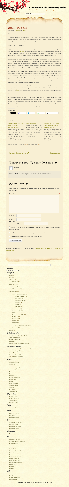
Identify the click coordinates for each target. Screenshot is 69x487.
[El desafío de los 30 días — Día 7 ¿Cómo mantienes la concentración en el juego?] (17, 132)
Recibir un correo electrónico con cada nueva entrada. (27, 236)
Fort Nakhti (18, 298)
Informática (12, 284)
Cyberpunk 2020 (16, 311)
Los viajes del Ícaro (20, 300)
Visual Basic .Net (16, 287)
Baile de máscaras (19, 296)
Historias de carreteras (15, 426)
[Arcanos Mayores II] (35, 130)
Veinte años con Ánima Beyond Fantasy (19, 343)
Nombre (11, 215)
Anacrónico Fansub (14, 362)
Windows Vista (16, 289)
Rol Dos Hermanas (14, 417)
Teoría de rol (15, 328)
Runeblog (11, 468)
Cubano (24, 30)
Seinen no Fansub (13, 385)
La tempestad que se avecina (22, 325)
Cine (10, 277)
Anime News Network (14, 366)
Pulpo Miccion (12, 464)
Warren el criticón (13, 402)
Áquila (17, 90)
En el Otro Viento (13, 445)
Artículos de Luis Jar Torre (15, 422)
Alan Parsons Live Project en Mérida (18, 336)
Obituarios (15, 281)
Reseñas (14, 320)
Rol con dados (12, 415)
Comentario (34, 194)
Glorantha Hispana (14, 413)
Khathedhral (12, 449)
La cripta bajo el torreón (15, 451)
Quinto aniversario (55, 153)
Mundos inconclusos (14, 458)
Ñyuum (11, 381)
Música (11, 330)
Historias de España (14, 428)
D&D (13, 313)
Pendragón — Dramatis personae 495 (18, 153)
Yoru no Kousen (13, 391)
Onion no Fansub (13, 383)
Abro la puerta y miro (14, 439)
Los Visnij (17, 302)
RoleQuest (12, 466)
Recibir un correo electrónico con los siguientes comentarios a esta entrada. (33, 233)
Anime (11, 275)
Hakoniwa (11, 374)
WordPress (29, 482)
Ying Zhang (49, 482)
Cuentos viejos (15, 309)
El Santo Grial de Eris (14, 339)
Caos (39, 144)
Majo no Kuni (12, 379)
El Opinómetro (13, 396)
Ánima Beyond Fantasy (18, 294)
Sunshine (11, 387)
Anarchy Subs (12, 364)
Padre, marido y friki (14, 460)
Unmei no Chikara (13, 389)
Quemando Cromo (14, 408)
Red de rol (11, 434)
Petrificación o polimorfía (15, 462)
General (11, 279)
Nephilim (26, 144)
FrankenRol (12, 447)
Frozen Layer (12, 372)
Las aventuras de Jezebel (15, 457)
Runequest (15, 322)
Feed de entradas (13, 476)
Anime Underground (14, 368)
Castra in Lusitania (14, 424)
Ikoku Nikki (12, 341)
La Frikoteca (12, 453)
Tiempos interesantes (14, 337)
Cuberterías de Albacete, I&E (47, 7)
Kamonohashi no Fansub (15, 377)
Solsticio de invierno (14, 398)
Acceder (11, 474)
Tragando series (13, 400)
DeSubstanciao (13, 370)
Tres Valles (17, 306)
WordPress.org (13, 479)
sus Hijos (22, 51)
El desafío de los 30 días (18, 315)
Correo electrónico (12, 220)
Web (17, 223)
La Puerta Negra (13, 455)
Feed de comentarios (14, 477)
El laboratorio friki (13, 443)
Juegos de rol (12, 291)
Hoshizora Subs (13, 375)
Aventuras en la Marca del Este (17, 441)
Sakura (17, 304)
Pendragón (15, 319)
